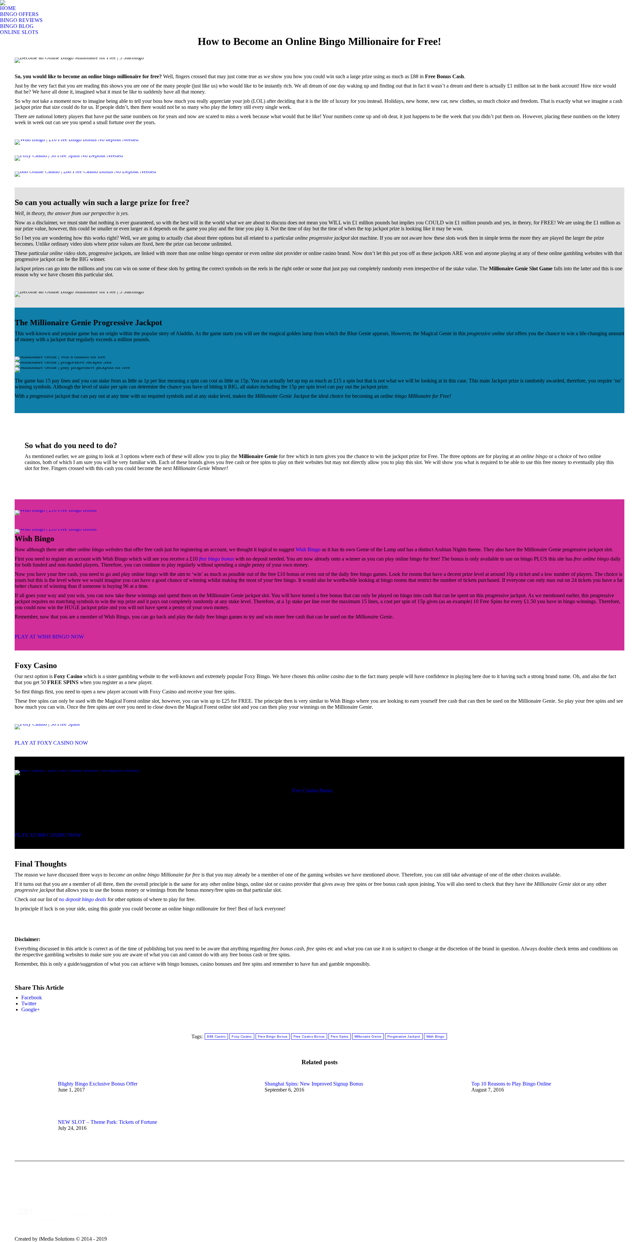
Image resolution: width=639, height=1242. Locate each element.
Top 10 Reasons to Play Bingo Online (511, 1084)
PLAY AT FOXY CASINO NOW (51, 743)
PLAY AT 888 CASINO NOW (48, 835)
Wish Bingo (308, 549)
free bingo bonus (216, 559)
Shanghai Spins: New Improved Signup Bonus (314, 1084)
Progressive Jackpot (403, 1036)
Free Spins (339, 1036)
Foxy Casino (242, 1036)
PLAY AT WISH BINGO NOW (49, 636)
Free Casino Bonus (312, 790)
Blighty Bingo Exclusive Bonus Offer (97, 1084)
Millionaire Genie (367, 1036)
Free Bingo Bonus (273, 1036)
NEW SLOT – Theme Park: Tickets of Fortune (107, 1122)
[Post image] (33, 1096)
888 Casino (216, 1036)
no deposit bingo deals (82, 899)
